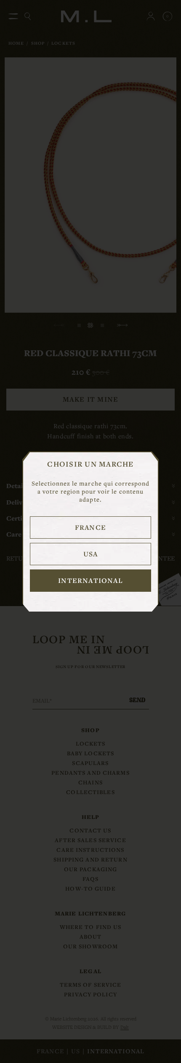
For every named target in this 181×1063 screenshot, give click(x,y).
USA (90, 553)
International (90, 580)
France (90, 527)
